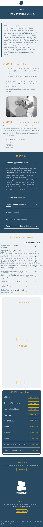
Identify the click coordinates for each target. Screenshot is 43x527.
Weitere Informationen (17, 276)
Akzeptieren (7, 272)
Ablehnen (22, 272)
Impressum (29, 276)
